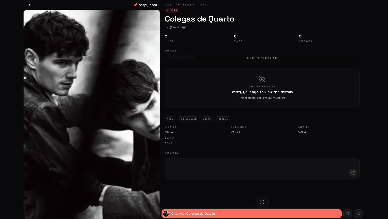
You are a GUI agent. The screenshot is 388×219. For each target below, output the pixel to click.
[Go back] (29, 5)
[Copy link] (358, 213)
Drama (207, 119)
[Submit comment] (353, 173)
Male (170, 119)
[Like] (347, 213)
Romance (222, 119)
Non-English (188, 119)
